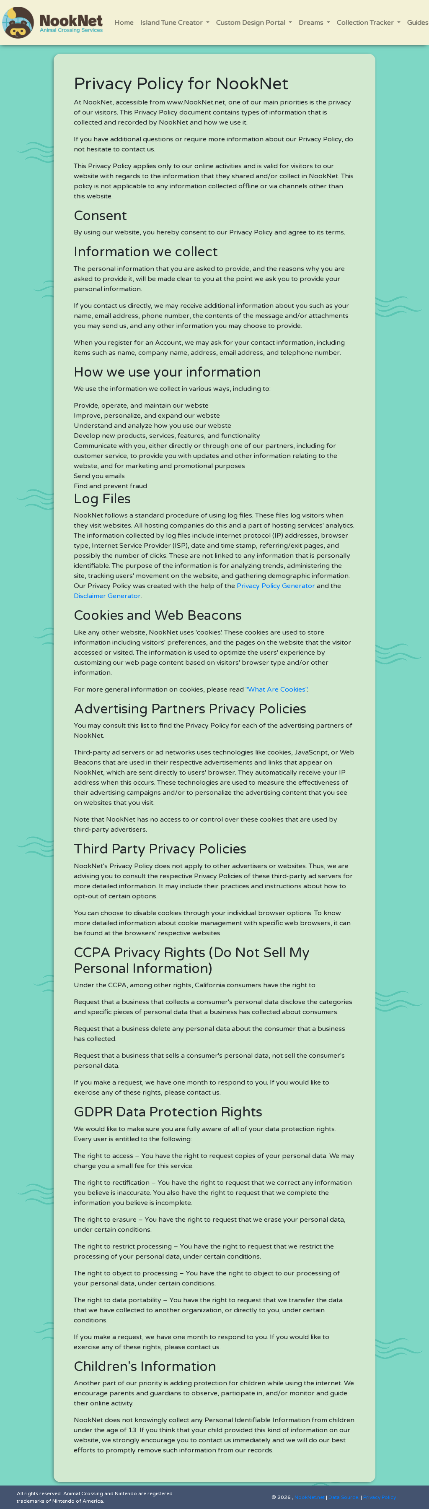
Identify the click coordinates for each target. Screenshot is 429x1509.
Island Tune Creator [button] (172, 22)
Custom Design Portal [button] (251, 22)
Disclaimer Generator (107, 596)
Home (124, 22)
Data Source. (343, 1497)
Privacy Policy (379, 1497)
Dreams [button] (312, 22)
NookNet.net (310, 1497)
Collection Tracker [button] (366, 22)
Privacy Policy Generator (276, 586)
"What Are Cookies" (276, 689)
